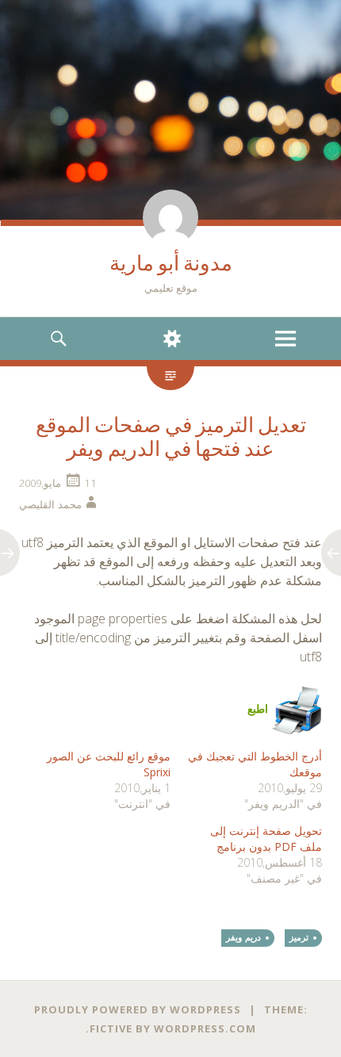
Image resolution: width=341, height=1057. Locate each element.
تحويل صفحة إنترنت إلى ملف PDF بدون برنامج (266, 838)
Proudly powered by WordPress (137, 1009)
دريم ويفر (243, 937)
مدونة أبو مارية (170, 263)
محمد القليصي (50, 504)
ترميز (298, 937)
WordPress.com (205, 1028)
